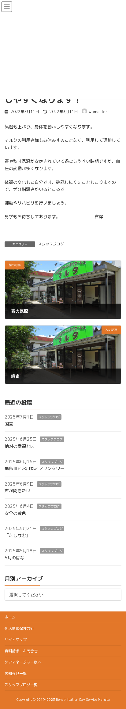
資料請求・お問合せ (21, 651)
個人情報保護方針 (19, 628)
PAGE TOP (116, 682)
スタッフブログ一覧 (21, 684)
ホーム (10, 617)
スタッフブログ (51, 244)
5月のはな (14, 558)
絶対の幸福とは (20, 446)
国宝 (9, 424)
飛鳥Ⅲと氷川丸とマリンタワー (35, 468)
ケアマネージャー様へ (23, 662)
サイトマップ (16, 639)
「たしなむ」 (17, 535)
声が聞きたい (17, 491)
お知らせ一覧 (16, 673)
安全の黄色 (15, 513)
